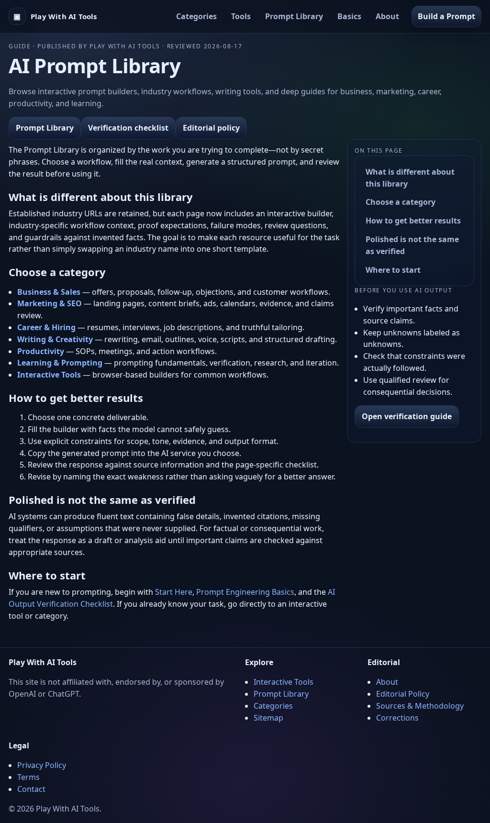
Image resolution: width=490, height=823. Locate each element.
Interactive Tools (283, 682)
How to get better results (413, 220)
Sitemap (268, 717)
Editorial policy (211, 127)
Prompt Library (294, 16)
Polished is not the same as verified (412, 245)
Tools (241, 16)
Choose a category (400, 202)
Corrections (397, 717)
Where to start (393, 270)
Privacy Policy (41, 765)
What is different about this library (410, 178)
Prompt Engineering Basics (245, 592)
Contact (31, 789)
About (387, 16)
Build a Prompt (446, 16)
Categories (196, 16)
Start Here (173, 592)
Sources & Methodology (420, 706)
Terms (28, 777)
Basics (349, 16)
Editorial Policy (402, 694)
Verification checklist (128, 127)
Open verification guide (407, 416)
